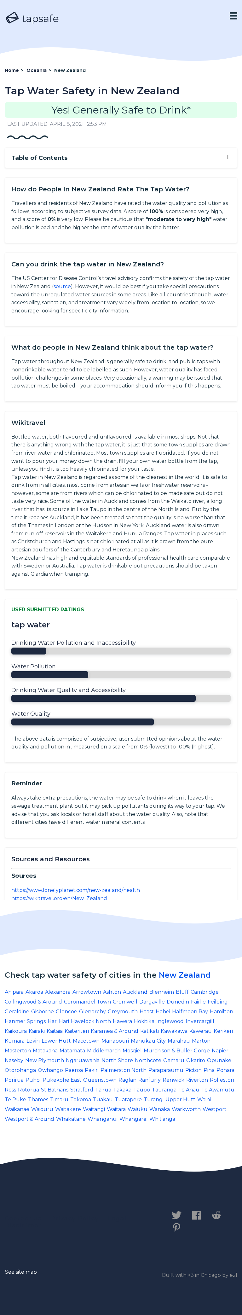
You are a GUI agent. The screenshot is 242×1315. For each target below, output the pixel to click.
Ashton (112, 992)
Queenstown (100, 1080)
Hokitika (144, 1021)
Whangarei (133, 1119)
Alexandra (58, 992)
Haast (147, 1012)
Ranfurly (149, 1080)
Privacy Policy (75, 1218)
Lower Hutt (56, 1041)
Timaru (59, 1100)
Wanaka (159, 1109)
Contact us (23, 1218)
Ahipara (14, 992)
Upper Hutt (180, 1100)
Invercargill (200, 1021)
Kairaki (37, 1031)
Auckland (135, 992)
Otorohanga (20, 1070)
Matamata (72, 1051)
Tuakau (103, 1100)
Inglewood (170, 1021)
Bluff (182, 992)
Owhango (50, 1070)
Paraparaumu (165, 1070)
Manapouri (115, 1041)
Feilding (218, 1002)
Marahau (179, 1041)
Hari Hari (58, 1021)
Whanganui (103, 1119)
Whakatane (71, 1119)
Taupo (141, 1090)
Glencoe (66, 1012)
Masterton (18, 1051)
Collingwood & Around (33, 1002)
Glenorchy (92, 1012)
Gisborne (42, 1012)
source (62, 286)
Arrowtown (86, 992)
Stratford (81, 1090)
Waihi (204, 1100)
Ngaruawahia (83, 1060)
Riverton (197, 1080)
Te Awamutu (217, 1090)
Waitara (116, 1109)
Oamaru (173, 1060)
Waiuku (137, 1109)
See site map (21, 1272)
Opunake (219, 1060)
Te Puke (15, 1100)
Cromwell (125, 1002)
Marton (201, 1041)
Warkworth (186, 1109)
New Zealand (185, 975)
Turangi (154, 1100)
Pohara (225, 1070)
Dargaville (152, 1002)
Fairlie (198, 1002)
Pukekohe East (62, 1080)
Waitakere (68, 1109)
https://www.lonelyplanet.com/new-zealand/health (75, 890)
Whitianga (162, 1119)
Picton (193, 1070)
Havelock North (91, 1021)
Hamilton (221, 1012)
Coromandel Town (87, 1002)
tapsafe (39, 18)
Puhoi (33, 1080)
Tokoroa (80, 1100)
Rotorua (28, 1090)
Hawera (122, 1021)
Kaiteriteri (77, 1031)
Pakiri (92, 1070)
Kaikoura (16, 1031)
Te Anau (188, 1090)
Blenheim (161, 992)
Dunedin (178, 1002)
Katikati (149, 1031)
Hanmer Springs (25, 1021)
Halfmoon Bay (190, 1012)
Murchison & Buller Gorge (177, 1051)
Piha (209, 1070)
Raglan (127, 1080)
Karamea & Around (114, 1031)
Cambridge (205, 992)
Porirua (14, 1080)
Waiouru (42, 1109)
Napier (220, 1051)
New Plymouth (44, 1060)
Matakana (45, 1051)
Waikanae (17, 1109)
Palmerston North (124, 1070)
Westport (215, 1109)
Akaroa (34, 992)
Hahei (163, 1012)
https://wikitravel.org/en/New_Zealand (59, 898)
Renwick (173, 1080)
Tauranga (164, 1090)
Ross (10, 1090)
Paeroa (74, 1070)
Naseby (14, 1060)
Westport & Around (29, 1119)
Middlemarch (104, 1051)
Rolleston (222, 1080)
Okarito (195, 1060)
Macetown (86, 1041)
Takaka (122, 1090)
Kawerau (200, 1031)
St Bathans (54, 1090)
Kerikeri (223, 1031)
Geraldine (17, 1012)
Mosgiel (132, 1051)
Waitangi (94, 1109)
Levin (33, 1041)
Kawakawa (174, 1031)
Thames (38, 1100)
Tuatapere (128, 1100)
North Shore (117, 1060)
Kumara (15, 1041)
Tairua (103, 1090)
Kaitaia (55, 1031)
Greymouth (123, 1012)
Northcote (148, 1060)
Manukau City (148, 1041)
